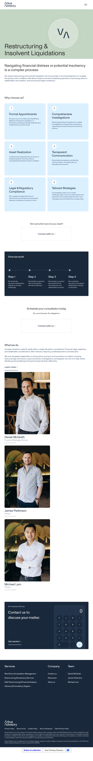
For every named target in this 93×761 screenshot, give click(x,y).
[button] (85, 4)
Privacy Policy (9, 729)
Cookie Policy (32, 729)
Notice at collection (32, 750)
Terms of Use (21, 729)
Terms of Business (46, 729)
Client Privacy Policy (62, 729)
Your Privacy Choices (53, 750)
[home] (10, 4)
